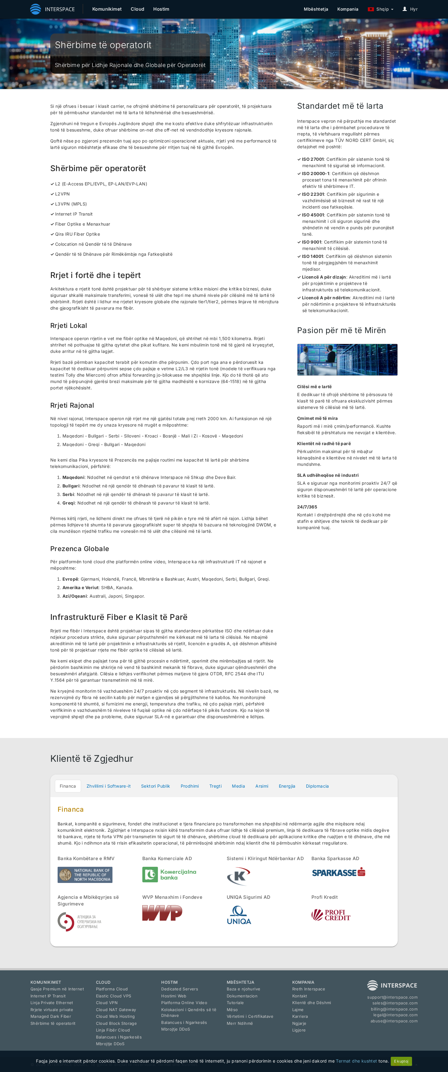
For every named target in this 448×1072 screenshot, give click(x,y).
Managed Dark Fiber (50, 1016)
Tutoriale (235, 1002)
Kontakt (299, 995)
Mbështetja (316, 9)
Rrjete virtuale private (51, 1009)
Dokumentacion (242, 995)
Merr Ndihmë (240, 1023)
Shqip (381, 9)
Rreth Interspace (308, 988)
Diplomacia (317, 786)
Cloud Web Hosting (115, 1016)
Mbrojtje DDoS (110, 1043)
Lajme (298, 1009)
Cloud (137, 9)
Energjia (287, 786)
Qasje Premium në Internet (57, 988)
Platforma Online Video (184, 1002)
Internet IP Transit (48, 995)
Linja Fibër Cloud (113, 1030)
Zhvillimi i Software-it (109, 786)
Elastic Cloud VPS (113, 995)
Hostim (161, 9)
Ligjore (299, 1030)
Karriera (300, 1016)
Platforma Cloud (112, 988)
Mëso (232, 1009)
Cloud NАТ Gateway (116, 1009)
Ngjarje (299, 1023)
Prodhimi (190, 786)
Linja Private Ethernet (51, 1002)
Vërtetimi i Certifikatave (250, 1016)
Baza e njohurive (243, 988)
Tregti (215, 786)
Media (238, 786)
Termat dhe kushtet (356, 1060)
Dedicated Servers (179, 988)
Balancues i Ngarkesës (119, 1037)
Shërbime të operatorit (53, 1023)
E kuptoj (401, 1061)
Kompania (347, 9)
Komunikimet (107, 9)
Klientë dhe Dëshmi (311, 1002)
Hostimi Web (173, 995)
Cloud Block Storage (116, 1023)
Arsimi (261, 786)
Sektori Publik (155, 786)
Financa (68, 786)
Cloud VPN (107, 1002)
